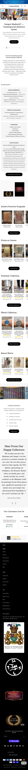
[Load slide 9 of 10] (20, 48)
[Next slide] (23, 47)
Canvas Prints (14, 268)
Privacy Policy (6, 602)
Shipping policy (14, 767)
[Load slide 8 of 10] (18, 48)
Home (4, 548)
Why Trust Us (6, 596)
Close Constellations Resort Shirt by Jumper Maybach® (19, 370)
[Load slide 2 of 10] (8, 48)
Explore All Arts (14, 233)
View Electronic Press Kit (14, 174)
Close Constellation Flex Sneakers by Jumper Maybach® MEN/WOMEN (19, 295)
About (4, 551)
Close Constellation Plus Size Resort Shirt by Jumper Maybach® (7, 370)
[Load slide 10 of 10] (21, 48)
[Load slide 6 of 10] (15, 48)
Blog (4, 567)
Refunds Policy (6, 605)
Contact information (22, 767)
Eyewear (5, 584)
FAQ (4, 599)
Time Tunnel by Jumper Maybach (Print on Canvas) (7, 259)
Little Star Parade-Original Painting (19, 226)
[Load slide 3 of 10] (10, 48)
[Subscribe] (23, 736)
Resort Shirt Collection (14, 379)
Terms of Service (6, 608)
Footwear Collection (14, 305)
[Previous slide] (4, 47)
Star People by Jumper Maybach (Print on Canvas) (19, 259)
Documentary (6, 561)
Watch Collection (14, 344)
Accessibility (6, 593)
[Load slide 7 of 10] (16, 48)
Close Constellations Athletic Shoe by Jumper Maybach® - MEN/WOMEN (7, 295)
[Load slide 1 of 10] (6, 48)
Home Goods (5, 581)
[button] (2, 6)
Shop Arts (14, 41)
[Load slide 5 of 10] (13, 48)
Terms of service (7, 767)
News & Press (6, 557)
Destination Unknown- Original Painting (7, 226)
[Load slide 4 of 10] (11, 48)
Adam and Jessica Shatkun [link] (14, 498)
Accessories (5, 575)
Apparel (4, 578)
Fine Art (4, 554)
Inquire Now (14, 431)
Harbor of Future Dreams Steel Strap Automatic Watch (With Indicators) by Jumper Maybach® (7, 333)
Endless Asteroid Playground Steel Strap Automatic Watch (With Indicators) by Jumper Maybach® (19, 333)
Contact (4, 564)
